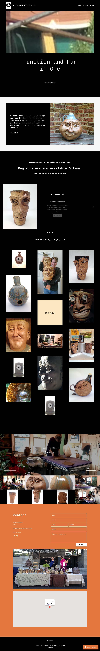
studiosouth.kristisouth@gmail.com (22, 528)
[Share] (48, 469)
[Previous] (6, 206)
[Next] (93, 206)
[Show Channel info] (52, 469)
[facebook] (90, 5)
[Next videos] (98, 489)
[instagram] (93, 5)
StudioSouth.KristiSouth (23, 5)
